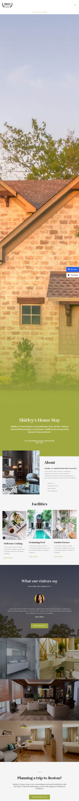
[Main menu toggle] (75, 5)
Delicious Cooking (13, 543)
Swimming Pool (37, 542)
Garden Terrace (62, 542)
